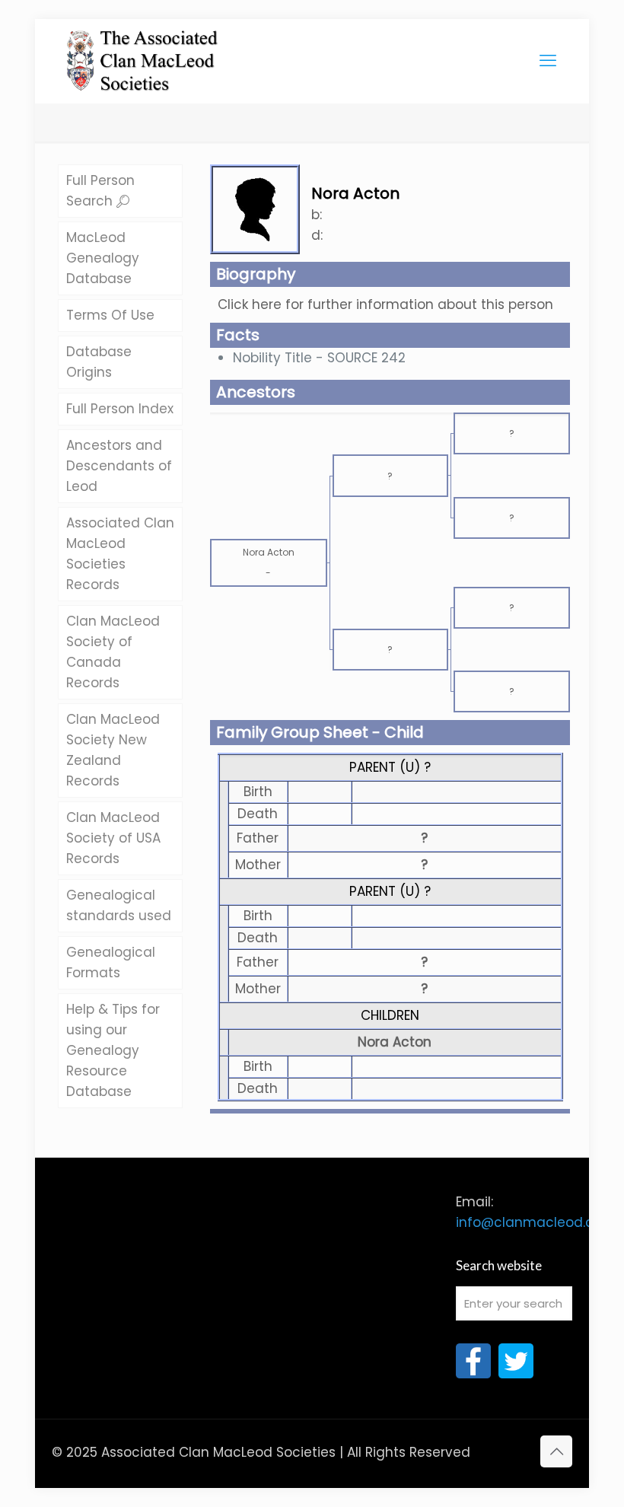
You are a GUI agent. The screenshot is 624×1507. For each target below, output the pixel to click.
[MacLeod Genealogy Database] (142, 53)
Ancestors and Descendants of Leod (119, 465)
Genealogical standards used (118, 905)
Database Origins (99, 361)
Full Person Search (100, 190)
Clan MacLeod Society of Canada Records (113, 652)
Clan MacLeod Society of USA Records (113, 838)
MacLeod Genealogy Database (102, 258)
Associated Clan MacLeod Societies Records (120, 554)
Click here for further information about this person (385, 304)
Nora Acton (394, 1042)
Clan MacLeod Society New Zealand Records (113, 750)
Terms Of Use (110, 315)
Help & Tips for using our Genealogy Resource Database (113, 1050)
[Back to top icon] (556, 1451)
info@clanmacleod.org (531, 1222)
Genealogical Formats (110, 962)
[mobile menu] (548, 61)
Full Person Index (120, 409)
